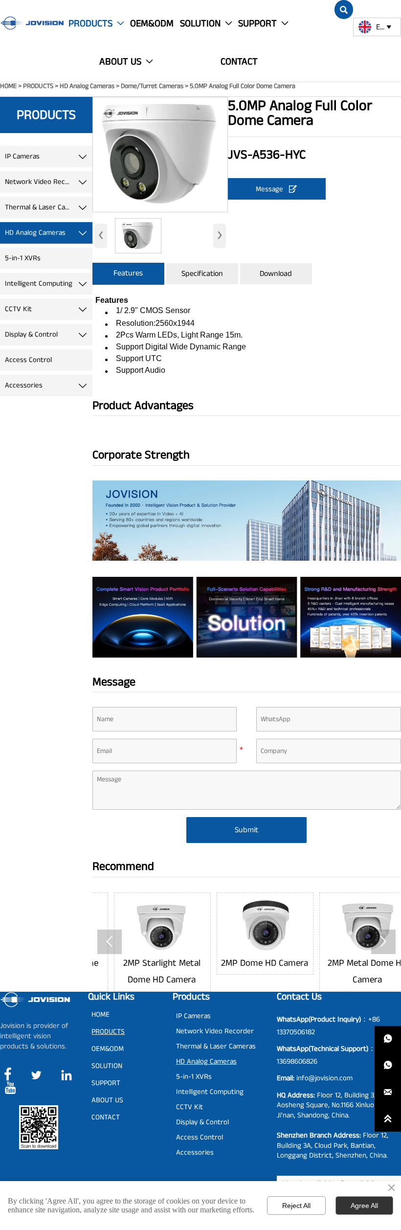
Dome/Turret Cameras (152, 86)
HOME (8, 86)
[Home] (32, 23)
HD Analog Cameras (87, 86)
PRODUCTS (38, 86)
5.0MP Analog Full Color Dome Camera (242, 86)
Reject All (296, 1205)
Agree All (364, 1205)
